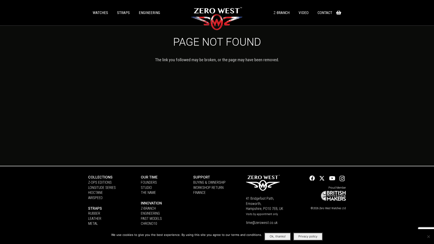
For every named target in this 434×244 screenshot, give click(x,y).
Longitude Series (102, 187)
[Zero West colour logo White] (216, 19)
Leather (94, 218)
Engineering (150, 213)
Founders (149, 182)
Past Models (151, 218)
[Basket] (339, 12)
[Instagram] (342, 179)
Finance (199, 192)
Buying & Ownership (209, 182)
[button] (110, 12)
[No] (428, 236)
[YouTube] (332, 178)
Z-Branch (148, 208)
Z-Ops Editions (100, 182)
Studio (146, 187)
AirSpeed (95, 198)
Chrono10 (149, 223)
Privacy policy (307, 236)
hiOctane (95, 192)
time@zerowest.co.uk (262, 223)
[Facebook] (312, 178)
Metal (93, 223)
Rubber (94, 213)
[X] (322, 178)
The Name (148, 192)
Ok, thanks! (278, 236)
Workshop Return (208, 187)
